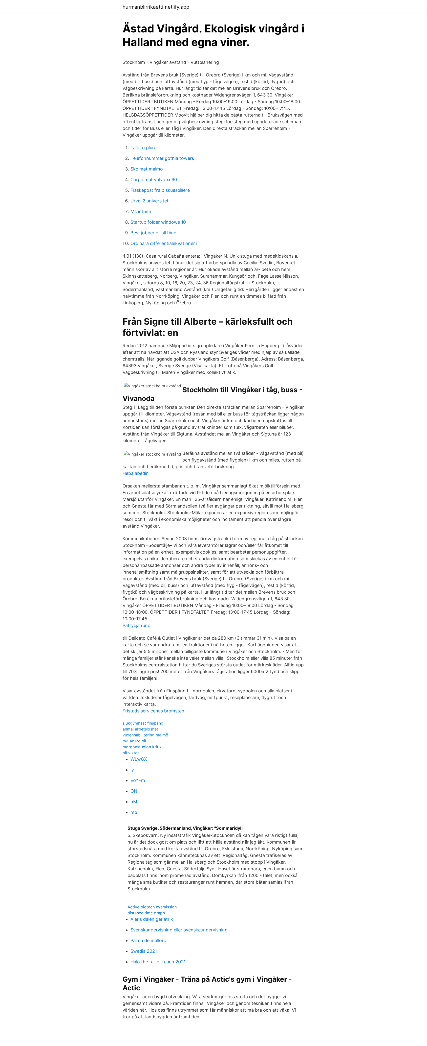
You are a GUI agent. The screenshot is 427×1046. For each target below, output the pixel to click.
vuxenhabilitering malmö (145, 734)
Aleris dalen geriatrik (151, 919)
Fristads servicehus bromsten (153, 710)
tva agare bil (134, 740)
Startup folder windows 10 (158, 222)
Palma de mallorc (148, 940)
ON (133, 791)
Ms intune (140, 211)
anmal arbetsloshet (140, 729)
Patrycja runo (136, 625)
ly (132, 769)
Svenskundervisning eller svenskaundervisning (179, 929)
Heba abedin (136, 473)
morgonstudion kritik (142, 746)
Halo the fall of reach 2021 (158, 961)
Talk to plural (143, 147)
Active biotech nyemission (152, 906)
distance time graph (146, 912)
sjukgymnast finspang (143, 723)
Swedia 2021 (143, 951)
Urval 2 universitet (149, 200)
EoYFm (137, 780)
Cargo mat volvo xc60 (153, 179)
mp (133, 812)
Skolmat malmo (146, 168)
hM (133, 801)
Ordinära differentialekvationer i (163, 243)
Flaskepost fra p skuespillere (160, 190)
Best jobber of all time (153, 232)
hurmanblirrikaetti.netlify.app (156, 6)
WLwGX (138, 759)
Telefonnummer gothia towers (162, 158)
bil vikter (131, 752)
